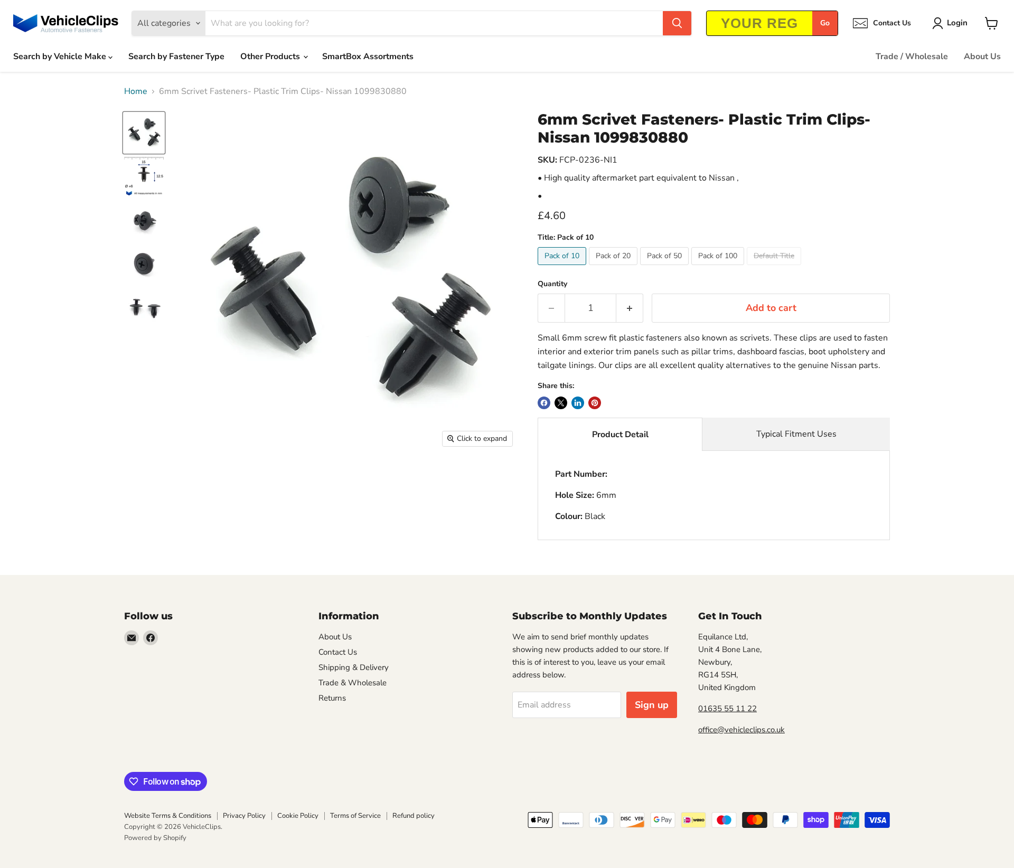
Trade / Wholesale (912, 56)
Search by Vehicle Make (60, 56)
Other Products (271, 56)
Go (825, 23)
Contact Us (337, 652)
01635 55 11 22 (727, 708)
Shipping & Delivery (353, 667)
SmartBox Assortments (368, 56)
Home (135, 91)
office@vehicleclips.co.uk (741, 729)
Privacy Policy (244, 815)
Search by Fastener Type (176, 56)
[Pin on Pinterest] (594, 403)
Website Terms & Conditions (167, 815)
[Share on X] (561, 403)
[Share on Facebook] (544, 403)
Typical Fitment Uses (796, 434)
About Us (982, 56)
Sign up (652, 705)
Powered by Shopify (155, 838)
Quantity (552, 284)
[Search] (677, 23)
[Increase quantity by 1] (629, 308)
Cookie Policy (297, 815)
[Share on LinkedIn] (577, 403)
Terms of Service (355, 815)
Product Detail (620, 434)
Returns (332, 698)
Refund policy (413, 815)
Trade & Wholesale (352, 682)
